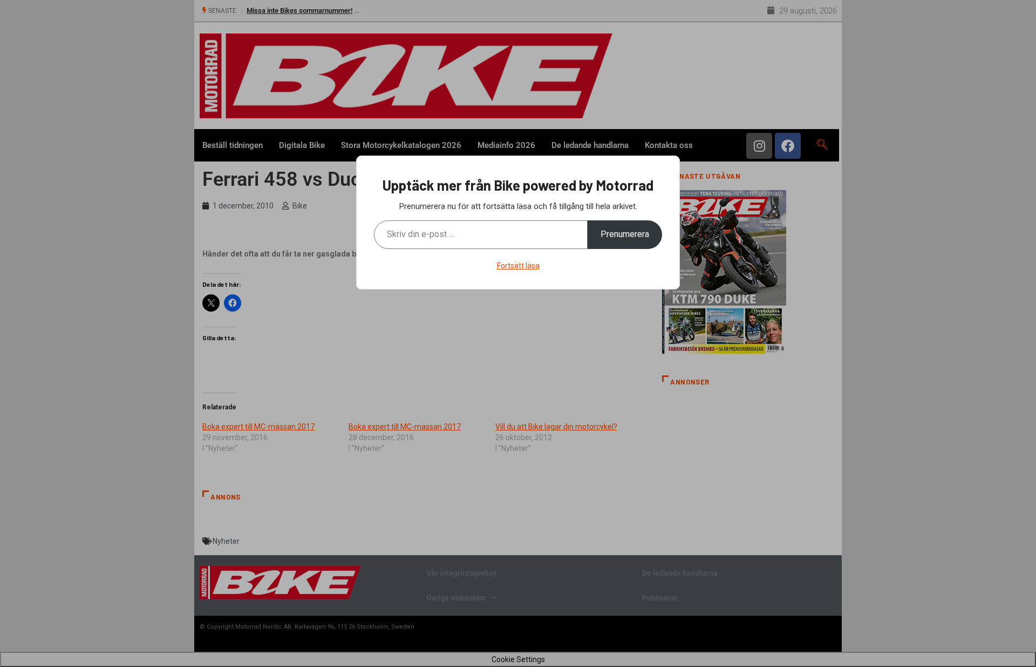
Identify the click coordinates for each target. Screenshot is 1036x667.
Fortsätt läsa (518, 265)
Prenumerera (625, 234)
